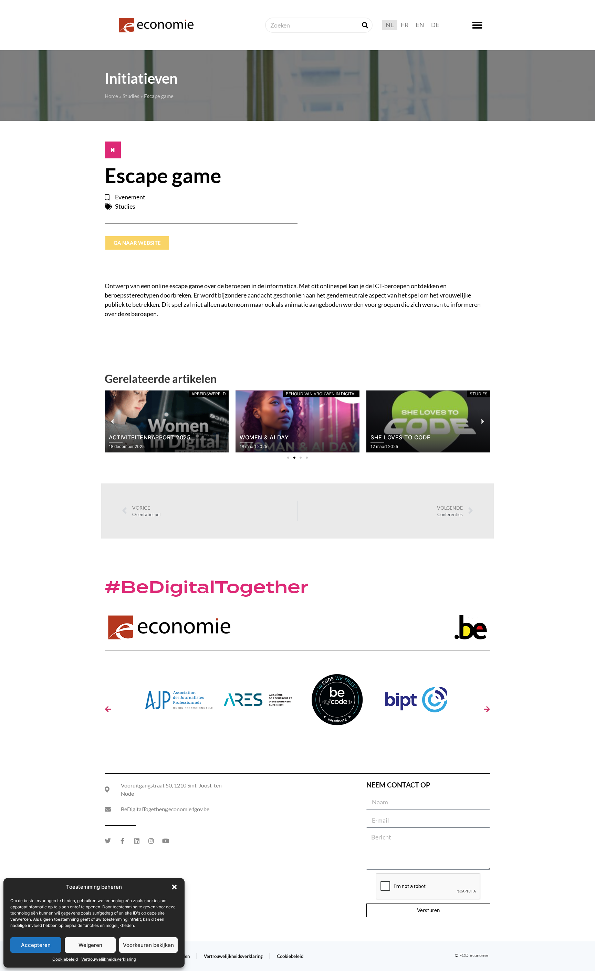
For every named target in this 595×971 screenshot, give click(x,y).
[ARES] (257, 702)
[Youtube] (166, 841)
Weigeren (90, 945)
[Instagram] (151, 841)
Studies (131, 96)
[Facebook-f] (122, 841)
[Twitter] (108, 841)
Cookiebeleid (65, 959)
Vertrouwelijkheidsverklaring (108, 959)
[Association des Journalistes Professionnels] (178, 702)
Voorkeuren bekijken (148, 945)
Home (111, 96)
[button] (174, 887)
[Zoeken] (365, 25)
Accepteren (36, 945)
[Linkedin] (137, 841)
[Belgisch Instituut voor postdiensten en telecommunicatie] (416, 702)
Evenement (130, 197)
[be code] (337, 702)
